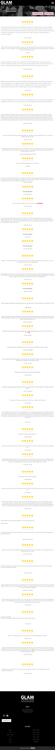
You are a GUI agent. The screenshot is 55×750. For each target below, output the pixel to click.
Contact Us (6, 720)
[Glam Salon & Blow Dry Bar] (6, 3)
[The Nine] (33, 748)
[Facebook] (4, 716)
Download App (37, 13)
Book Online (48, 13)
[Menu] (52, 2)
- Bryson (27, 53)
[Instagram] (7, 716)
